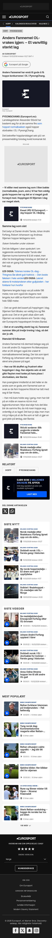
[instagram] (36, 930)
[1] (19, 849)
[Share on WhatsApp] (12, 511)
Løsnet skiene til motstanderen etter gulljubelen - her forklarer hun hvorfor (25, 281)
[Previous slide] (3, 24)
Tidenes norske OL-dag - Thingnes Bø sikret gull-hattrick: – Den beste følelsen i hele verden (25, 274)
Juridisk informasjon (26, 905)
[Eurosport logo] (18, 17)
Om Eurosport (26, 885)
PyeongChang (16, 31)
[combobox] (26, 859)
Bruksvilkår (26, 896)
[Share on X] (5, 511)
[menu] (47, 16)
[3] (26, 849)
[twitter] (22, 930)
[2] (22, 849)
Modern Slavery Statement (26, 909)
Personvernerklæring (26, 900)
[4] (29, 849)
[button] (4, 17)
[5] (33, 849)
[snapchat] (29, 930)
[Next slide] (48, 24)
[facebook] (15, 930)
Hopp (5, 31)
